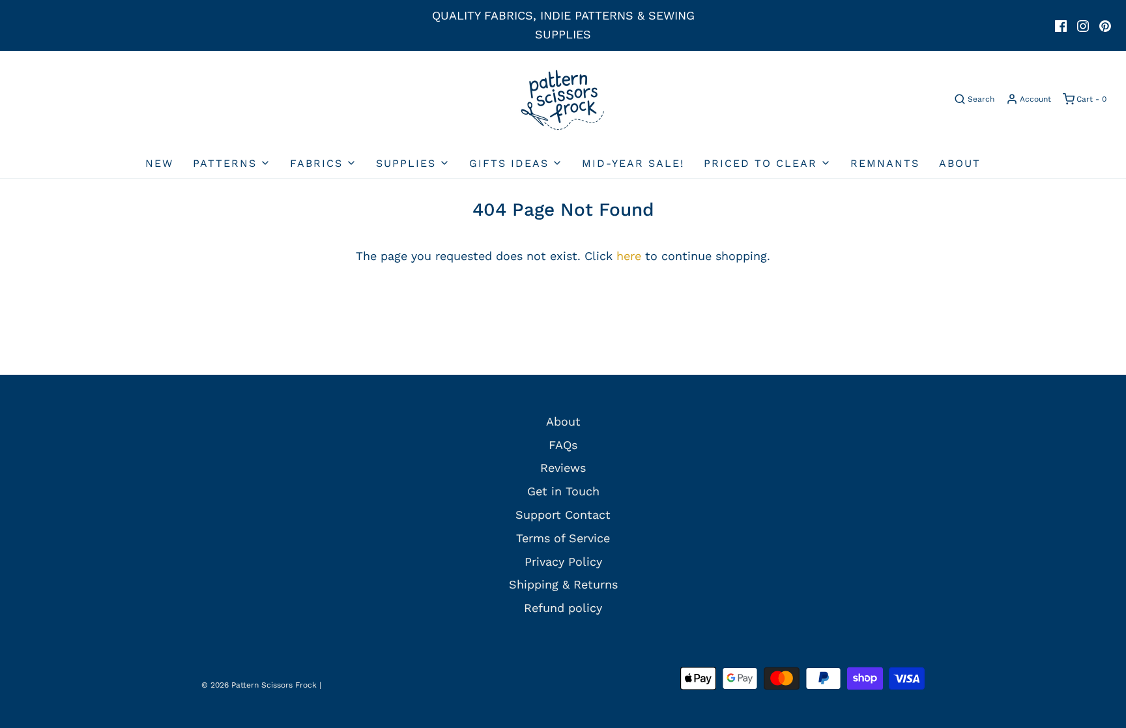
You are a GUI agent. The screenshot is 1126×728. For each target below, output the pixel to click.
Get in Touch (563, 491)
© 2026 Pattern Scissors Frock (259, 685)
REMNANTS (884, 163)
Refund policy (563, 608)
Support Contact (563, 514)
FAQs (563, 445)
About (960, 163)
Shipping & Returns (563, 584)
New (159, 163)
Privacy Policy (563, 561)
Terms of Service (563, 538)
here (628, 256)
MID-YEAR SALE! (633, 163)
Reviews (563, 467)
